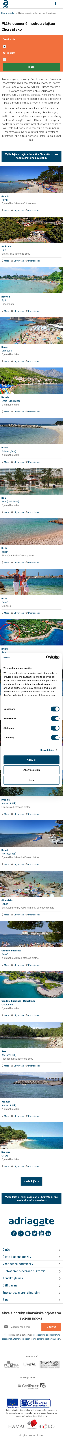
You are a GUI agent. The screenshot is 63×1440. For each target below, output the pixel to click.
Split (4, 300)
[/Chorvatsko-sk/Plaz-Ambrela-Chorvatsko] (31, 230)
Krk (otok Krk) (9, 803)
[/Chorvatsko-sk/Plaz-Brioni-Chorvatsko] (31, 632)
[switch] (55, 718)
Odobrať (51, 1326)
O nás (6, 1249)
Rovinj (5, 199)
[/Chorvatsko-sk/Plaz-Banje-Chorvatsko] (31, 330)
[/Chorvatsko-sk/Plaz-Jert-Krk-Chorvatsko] (31, 1035)
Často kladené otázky (16, 1257)
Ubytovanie (19, 210)
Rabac (5, 904)
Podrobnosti (34, 210)
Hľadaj (31, 66)
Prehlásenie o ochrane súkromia (23, 1271)
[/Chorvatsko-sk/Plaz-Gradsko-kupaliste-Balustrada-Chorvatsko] (31, 984)
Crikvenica (7, 1004)
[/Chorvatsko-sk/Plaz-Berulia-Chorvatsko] (31, 380)
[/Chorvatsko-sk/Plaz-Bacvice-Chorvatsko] (31, 280)
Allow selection (31, 770)
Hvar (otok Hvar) (10, 501)
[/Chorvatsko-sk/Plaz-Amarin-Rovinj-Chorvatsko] (31, 179)
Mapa (6, 210)
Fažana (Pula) (9, 451)
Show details (47, 750)
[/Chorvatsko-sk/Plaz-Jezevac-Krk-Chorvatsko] (31, 1085)
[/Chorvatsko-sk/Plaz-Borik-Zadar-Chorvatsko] (31, 531)
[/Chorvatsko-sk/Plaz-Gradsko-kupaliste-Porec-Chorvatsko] (31, 934)
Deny (31, 780)
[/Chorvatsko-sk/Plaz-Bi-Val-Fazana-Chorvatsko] (31, 431)
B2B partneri (10, 1285)
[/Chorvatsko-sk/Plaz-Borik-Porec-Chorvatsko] (31, 582)
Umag (5, 1155)
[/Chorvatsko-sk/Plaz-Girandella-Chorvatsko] (31, 884)
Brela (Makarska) (11, 400)
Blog (5, 1300)
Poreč (5, 602)
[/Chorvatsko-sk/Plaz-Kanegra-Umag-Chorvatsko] (31, 1135)
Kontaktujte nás (12, 1278)
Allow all (31, 760)
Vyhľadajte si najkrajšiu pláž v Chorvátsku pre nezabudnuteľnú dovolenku (31, 156)
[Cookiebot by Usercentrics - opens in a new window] (46, 657)
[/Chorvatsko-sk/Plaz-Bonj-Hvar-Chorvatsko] (31, 481)
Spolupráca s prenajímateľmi (21, 1292)
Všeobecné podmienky (17, 1264)
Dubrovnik (7, 350)
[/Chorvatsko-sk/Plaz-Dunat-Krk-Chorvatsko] (31, 833)
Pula (4, 250)
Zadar (5, 551)
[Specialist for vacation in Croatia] (31, 1222)
